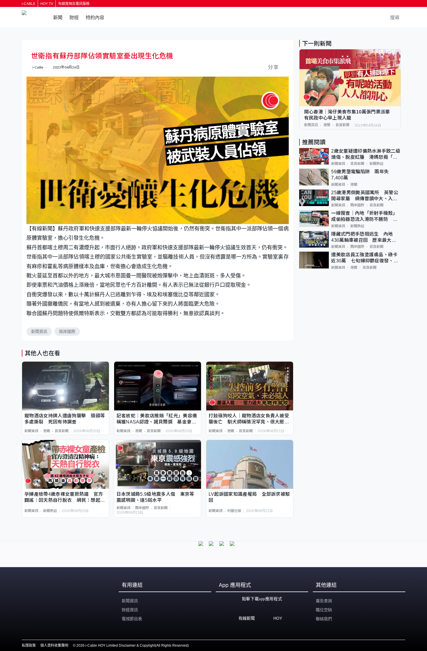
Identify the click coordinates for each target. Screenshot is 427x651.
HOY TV (46, 4)
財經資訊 (130, 609)
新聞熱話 (50, 511)
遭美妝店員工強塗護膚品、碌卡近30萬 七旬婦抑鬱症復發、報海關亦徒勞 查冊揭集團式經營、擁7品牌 (364, 258)
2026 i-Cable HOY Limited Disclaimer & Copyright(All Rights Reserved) (132, 645)
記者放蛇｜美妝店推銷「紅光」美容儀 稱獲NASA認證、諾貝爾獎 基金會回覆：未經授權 (157, 419)
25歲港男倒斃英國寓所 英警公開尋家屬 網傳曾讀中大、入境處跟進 (364, 196)
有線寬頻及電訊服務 (73, 4)
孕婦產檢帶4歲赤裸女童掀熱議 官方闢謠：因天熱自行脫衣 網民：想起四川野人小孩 (64, 498)
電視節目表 (132, 618)
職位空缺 (324, 609)
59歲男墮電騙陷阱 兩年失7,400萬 (360, 174)
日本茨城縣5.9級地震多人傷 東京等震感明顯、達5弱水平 (155, 497)
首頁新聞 (62, 431)
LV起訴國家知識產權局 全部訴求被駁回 (249, 497)
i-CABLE (28, 4)
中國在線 (234, 511)
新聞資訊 (39, 331)
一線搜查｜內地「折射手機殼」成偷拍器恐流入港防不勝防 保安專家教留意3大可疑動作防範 (364, 217)
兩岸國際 (67, 331)
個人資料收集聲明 (54, 645)
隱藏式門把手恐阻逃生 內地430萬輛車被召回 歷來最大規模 (363, 238)
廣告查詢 (324, 600)
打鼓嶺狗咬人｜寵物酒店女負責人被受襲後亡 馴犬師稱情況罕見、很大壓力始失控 (249, 419)
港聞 (46, 431)
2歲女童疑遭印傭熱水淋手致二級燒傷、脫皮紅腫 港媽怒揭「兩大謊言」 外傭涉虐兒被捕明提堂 (365, 155)
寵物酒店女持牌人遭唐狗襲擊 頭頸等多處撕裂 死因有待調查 (64, 418)
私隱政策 (29, 645)
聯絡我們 (324, 618)
